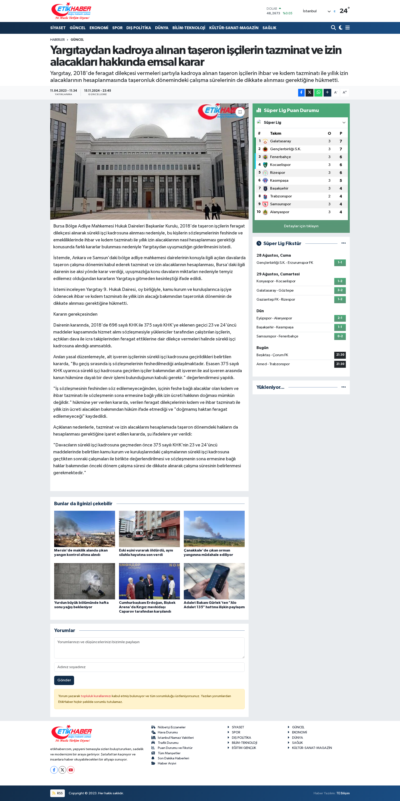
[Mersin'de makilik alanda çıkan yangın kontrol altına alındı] (84, 529)
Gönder (64, 680)
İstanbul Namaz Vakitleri (176, 737)
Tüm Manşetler (169, 753)
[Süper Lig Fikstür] (343, 244)
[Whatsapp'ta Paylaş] (318, 93)
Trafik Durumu (168, 743)
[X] (62, 770)
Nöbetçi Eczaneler (172, 727)
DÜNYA (162, 28)
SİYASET (58, 28)
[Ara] (334, 28)
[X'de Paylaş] (309, 93)
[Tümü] (343, 387)
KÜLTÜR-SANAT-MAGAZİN (234, 28)
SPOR (117, 28)
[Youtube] (71, 770)
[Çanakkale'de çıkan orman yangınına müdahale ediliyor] (214, 529)
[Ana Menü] (347, 28)
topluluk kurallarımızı (96, 696)
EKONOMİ (99, 28)
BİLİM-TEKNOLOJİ (188, 28)
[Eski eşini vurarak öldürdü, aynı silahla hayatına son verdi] (149, 529)
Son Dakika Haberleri (173, 758)
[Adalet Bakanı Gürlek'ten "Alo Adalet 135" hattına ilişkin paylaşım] (214, 581)
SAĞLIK (269, 28)
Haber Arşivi (167, 763)
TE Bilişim (343, 793)
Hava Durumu (168, 732)
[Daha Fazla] (327, 93)
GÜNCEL (78, 28)
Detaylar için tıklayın (301, 226)
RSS (59, 793)
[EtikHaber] (71, 11)
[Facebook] (54, 770)
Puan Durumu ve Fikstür (175, 748)
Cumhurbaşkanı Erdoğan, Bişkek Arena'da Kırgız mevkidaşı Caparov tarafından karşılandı (147, 607)
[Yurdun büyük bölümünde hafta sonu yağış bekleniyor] (84, 581)
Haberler (57, 39)
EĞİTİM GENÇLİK (244, 748)
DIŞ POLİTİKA (138, 28)
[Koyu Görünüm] (340, 28)
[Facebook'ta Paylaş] (301, 93)
